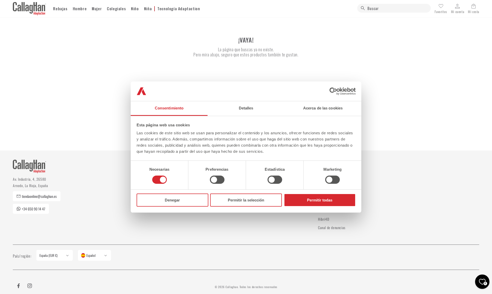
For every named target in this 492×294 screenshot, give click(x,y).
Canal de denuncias (331, 227)
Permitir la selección (246, 200)
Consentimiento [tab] (169, 108)
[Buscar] (362, 8)
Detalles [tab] (246, 108)
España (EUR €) (48, 255)
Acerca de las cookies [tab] (323, 108)
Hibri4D (323, 219)
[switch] (217, 180)
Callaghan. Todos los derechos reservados (251, 287)
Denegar (172, 200)
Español (91, 255)
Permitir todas (319, 200)
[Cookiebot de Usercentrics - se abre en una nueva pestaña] (333, 91)
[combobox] (394, 8)
